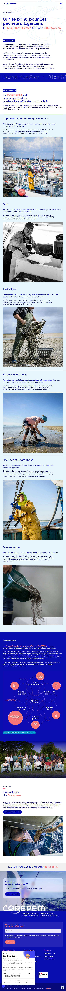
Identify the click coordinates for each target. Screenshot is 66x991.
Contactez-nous (11, 894)
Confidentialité (20, 985)
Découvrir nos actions (11, 811)
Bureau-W (48, 988)
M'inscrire (10, 942)
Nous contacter (49, 956)
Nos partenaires (49, 958)
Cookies (28, 985)
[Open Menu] (61, 4)
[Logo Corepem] (10, 4)
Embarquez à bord (49, 953)
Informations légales (9, 985)
